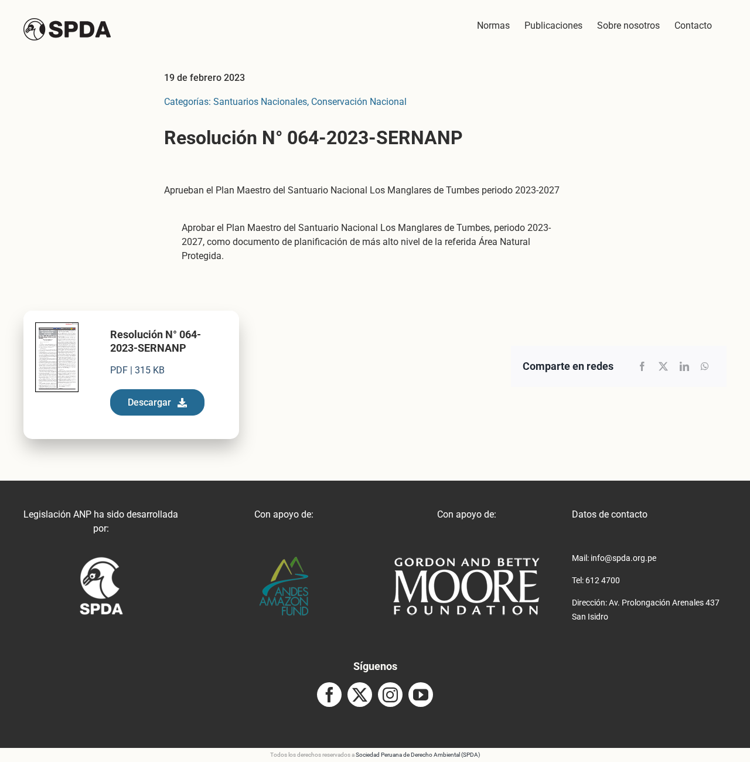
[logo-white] (466, 561)
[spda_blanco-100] (101, 561)
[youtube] (420, 694)
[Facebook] (642, 366)
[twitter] (359, 694)
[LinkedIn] (684, 366)
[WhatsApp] (705, 366)
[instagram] (390, 694)
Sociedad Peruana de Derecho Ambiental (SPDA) (418, 754)
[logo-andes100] (284, 561)
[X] (663, 366)
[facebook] (329, 694)
